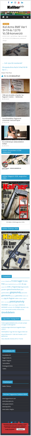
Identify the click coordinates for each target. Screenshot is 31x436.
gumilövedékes (5, 292)
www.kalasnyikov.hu (7, 401)
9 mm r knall (8, 284)
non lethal (7, 302)
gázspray (13, 295)
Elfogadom (20, 429)
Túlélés (4, 369)
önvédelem (8, 312)
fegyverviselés (25, 287)
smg (27, 307)
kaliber (17, 298)
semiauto (4, 307)
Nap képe (6, 24)
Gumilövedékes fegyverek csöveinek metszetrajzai (11, 119)
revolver (4, 305)
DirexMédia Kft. (6, 355)
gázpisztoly (15, 292)
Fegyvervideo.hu (6, 358)
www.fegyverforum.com (9, 398)
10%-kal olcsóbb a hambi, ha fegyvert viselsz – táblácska (12, 96)
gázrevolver (24, 292)
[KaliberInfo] (3, 17)
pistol (12, 301)
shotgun (17, 307)
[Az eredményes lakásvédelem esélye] (15, 126)
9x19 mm (16, 284)
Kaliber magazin (23, 298)
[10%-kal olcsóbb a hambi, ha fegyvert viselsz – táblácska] (15, 80)
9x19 (12, 284)
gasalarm (4, 289)
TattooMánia (6, 363)
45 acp (24, 284)
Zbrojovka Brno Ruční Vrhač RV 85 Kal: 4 (14, 68)
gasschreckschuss (13, 289)
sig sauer (23, 307)
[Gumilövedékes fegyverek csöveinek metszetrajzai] (15, 103)
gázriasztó (5, 295)
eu (11, 287)
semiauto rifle (11, 307)
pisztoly (20, 301)
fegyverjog (16, 287)
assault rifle (4, 287)
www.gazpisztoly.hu (7, 404)
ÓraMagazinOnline (7, 366)
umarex (3, 309)
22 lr (19, 284)
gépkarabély (18, 296)
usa (6, 309)
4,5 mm (3, 281)
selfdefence (21, 305)
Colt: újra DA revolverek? (12, 63)
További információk (9, 429)
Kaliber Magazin (6, 360)
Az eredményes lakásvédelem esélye (13, 143)
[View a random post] (28, 17)
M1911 (2, 302)
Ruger (16, 305)
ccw (8, 287)
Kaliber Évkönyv (6, 386)
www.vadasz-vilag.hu (8, 409)
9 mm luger (16, 281)
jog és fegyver (9, 298)
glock (22, 289)
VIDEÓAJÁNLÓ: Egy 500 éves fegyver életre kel (14, 332)
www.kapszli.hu (6, 406)
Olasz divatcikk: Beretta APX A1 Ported (12, 339)
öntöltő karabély (12, 309)
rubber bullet (11, 305)
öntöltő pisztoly (20, 309)
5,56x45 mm (8, 281)
